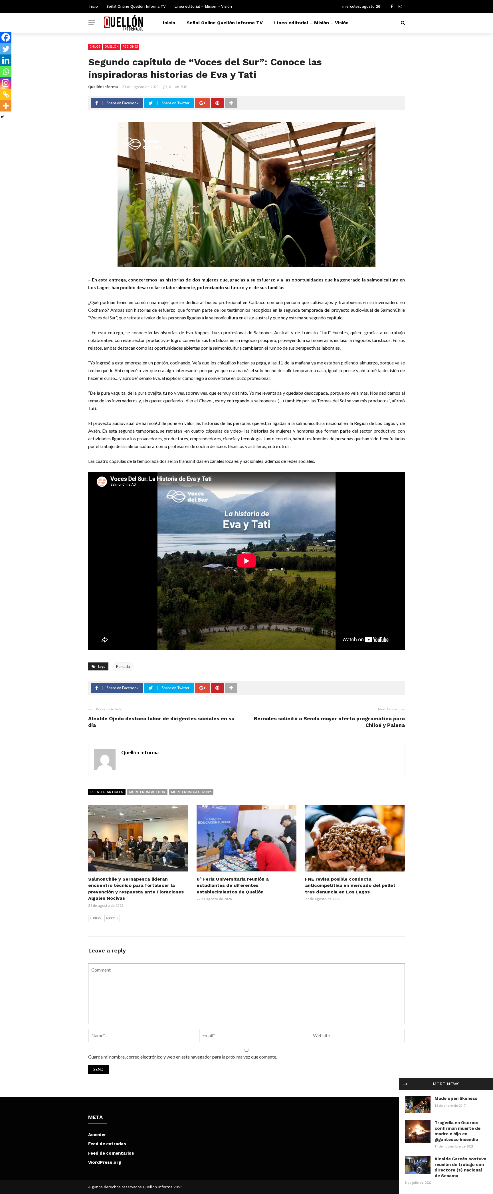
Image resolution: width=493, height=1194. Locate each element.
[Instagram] (5, 83)
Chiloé (95, 46)
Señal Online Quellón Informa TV (136, 6)
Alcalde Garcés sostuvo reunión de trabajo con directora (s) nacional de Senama (460, 1167)
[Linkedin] (5, 60)
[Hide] (2, 117)
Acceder (97, 1134)
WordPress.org (104, 1162)
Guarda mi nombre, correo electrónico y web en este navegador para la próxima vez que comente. (182, 1056)
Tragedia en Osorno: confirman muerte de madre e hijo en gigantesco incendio (457, 1131)
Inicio (93, 6)
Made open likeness (456, 1098)
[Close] (405, 1084)
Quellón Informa (103, 86)
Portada (123, 666)
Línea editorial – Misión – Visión (203, 6)
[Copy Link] (5, 94)
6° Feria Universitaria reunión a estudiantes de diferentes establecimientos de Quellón (233, 885)
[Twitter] (5, 48)
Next (110, 918)
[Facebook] (5, 37)
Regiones (130, 46)
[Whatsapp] (5, 71)
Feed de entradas (107, 1143)
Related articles (106, 792)
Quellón (111, 46)
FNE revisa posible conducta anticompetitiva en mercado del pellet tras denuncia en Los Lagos (350, 885)
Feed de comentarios (111, 1153)
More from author (147, 792)
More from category (191, 792)
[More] (5, 106)
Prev (97, 918)
